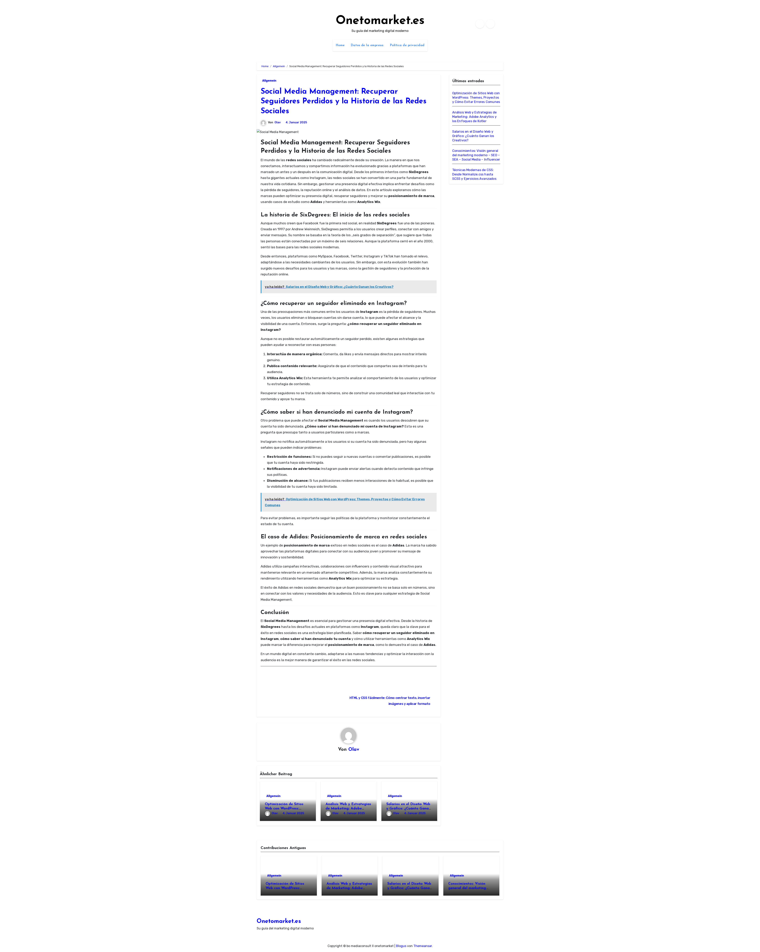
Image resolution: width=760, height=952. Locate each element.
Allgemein (269, 80)
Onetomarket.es (380, 21)
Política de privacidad (407, 45)
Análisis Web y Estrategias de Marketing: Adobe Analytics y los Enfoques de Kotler (474, 116)
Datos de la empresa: (367, 45)
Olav (278, 122)
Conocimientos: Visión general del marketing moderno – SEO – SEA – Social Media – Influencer (476, 155)
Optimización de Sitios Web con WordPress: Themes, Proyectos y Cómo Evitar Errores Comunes (476, 97)
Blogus (401, 946)
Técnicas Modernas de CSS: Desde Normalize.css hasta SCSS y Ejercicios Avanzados (474, 174)
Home (340, 45)
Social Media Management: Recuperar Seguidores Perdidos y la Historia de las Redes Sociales (344, 101)
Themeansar (422, 946)
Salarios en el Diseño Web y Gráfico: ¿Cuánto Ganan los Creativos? (408, 809)
